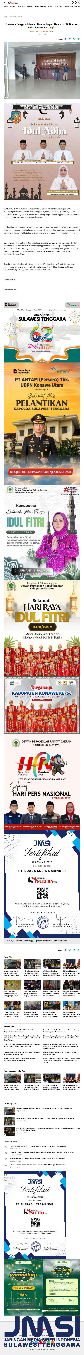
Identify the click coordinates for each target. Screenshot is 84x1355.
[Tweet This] (69, 38)
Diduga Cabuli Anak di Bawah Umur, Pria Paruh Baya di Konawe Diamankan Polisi (51, 994)
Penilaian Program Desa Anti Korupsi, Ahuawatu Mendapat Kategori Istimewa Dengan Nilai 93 (42, 1152)
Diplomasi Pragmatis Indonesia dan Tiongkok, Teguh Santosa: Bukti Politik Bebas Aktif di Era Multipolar (71, 973)
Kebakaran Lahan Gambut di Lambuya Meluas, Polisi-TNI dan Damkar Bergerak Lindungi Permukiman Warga (31, 1014)
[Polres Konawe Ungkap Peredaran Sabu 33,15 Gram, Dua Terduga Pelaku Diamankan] (32, 964)
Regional (51, 31)
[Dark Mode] (74, 2)
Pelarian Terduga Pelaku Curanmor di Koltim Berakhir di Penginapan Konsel (12, 1014)
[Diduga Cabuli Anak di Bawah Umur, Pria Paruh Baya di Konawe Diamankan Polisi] (51, 985)
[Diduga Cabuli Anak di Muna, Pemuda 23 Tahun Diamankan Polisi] (71, 985)
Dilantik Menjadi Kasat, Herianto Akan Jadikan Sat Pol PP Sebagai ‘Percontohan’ (37, 1165)
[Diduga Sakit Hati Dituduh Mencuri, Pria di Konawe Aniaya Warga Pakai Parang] (71, 1005)
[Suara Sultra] (13, 2)
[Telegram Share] (74, 38)
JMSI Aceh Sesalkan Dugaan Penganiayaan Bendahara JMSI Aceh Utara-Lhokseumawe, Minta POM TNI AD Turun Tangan (50, 973)
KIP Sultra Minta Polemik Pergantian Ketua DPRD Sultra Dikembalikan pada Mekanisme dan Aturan (51, 1014)
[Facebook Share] (65, 38)
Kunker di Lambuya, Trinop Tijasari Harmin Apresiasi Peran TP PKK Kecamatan (37, 1158)
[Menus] (5, 2)
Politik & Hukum (42, 31)
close (44, 1311)
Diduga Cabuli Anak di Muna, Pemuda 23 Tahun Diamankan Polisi (71, 993)
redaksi (32, 31)
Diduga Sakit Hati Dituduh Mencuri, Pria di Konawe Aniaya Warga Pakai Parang (71, 1014)
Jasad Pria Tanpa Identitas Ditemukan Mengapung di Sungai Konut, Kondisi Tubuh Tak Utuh (11, 994)
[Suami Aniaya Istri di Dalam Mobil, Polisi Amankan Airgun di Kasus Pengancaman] (12, 964)
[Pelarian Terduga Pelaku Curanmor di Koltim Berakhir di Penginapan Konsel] (12, 1005)
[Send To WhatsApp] (78, 38)
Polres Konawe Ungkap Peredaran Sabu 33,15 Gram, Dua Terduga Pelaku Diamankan (31, 973)
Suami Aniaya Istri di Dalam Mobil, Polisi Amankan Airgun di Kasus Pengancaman (11, 973)
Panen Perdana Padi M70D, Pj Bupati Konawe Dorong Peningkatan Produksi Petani (38, 1146)
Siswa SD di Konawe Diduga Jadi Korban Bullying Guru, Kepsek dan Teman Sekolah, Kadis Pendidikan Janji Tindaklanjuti (31, 994)
